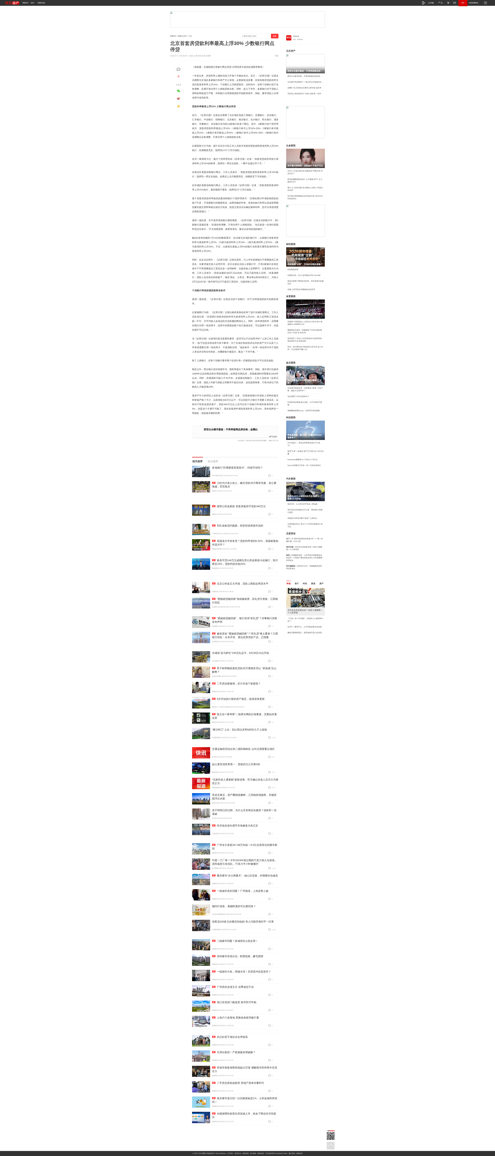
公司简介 (230, 1153)
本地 (288, 583)
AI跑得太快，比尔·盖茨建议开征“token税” (304, 275)
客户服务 (253, 1153)
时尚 (305, 583)
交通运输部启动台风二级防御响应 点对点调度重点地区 (243, 749)
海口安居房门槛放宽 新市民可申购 (236, 1002)
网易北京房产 (182, 36)
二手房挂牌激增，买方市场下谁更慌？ (239, 683)
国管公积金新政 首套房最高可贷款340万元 (241, 506)
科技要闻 (290, 417)
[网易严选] (440, 3)
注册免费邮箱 (473, 3)
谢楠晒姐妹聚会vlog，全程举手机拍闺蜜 (303, 411)
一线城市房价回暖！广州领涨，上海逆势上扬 (242, 891)
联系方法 (238, 1153)
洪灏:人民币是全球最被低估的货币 (301, 289)
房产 (321, 583)
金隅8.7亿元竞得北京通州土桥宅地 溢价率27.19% (305, 88)
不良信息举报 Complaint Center (276, 1153)
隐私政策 (261, 1153)
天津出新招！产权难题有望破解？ (236, 1052)
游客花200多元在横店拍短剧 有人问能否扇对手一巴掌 (243, 921)
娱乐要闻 (290, 362)
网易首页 (25, 3)
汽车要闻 (290, 478)
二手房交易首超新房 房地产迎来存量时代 (240, 1083)
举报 (276, 56)
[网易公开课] (431, 3)
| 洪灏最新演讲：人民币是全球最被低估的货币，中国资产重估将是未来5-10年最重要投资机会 (304, 557)
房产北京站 (273, 436)
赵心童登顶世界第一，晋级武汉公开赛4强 (236, 764)
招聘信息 (245, 1153)
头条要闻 (290, 145)
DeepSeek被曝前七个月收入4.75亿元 (302, 459)
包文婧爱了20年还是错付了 (298, 396)
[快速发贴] (179, 69)
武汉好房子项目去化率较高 (232, 1037)
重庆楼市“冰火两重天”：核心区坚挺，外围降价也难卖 (247, 875)
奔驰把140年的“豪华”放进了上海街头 (302, 518)
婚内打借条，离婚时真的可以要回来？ (234, 906)
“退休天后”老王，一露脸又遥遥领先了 (302, 618)
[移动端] (423, 3)
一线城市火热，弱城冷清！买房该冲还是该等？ (244, 971)
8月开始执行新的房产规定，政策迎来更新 (241, 699)
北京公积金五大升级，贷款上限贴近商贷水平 (242, 583)
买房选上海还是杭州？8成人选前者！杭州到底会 (305, 94)
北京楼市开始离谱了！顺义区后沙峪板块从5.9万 (305, 82)
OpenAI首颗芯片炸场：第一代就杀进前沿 (304, 465)
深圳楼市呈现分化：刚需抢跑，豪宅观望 (240, 956)
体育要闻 (290, 296)
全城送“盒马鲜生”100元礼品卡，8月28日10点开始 (240, 653)
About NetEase (220, 1153)
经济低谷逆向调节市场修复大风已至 (237, 825)
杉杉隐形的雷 (292, 269)
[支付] (448, 3)
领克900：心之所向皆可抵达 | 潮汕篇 (302, 504)
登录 (462, 3)
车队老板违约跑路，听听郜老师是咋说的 (240, 525)
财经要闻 (290, 244)
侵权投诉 (299, 1153)
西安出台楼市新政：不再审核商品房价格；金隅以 (231, 429)
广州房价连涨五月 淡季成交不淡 (235, 987)
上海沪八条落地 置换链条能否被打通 (238, 1017)
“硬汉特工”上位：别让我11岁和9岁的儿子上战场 (239, 729)
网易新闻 (296, 36)
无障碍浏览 (41, 3)
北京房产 (290, 51)
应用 (32, 3)
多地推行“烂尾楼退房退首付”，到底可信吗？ (237, 467)
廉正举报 (292, 1153)
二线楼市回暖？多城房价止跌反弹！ (237, 941)
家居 (313, 583)
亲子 (297, 583)
